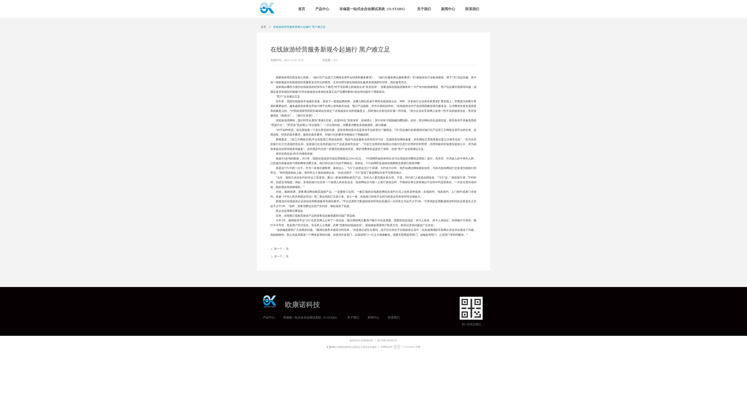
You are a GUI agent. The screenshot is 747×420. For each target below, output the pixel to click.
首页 (263, 26)
